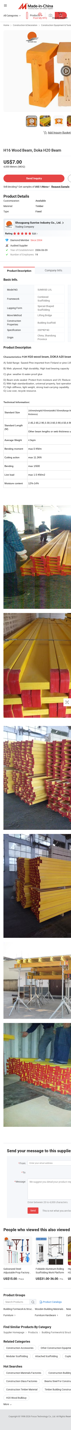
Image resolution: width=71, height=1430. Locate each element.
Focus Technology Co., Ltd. (43, 1416)
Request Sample (60, 186)
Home (6, 25)
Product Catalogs (52, 1301)
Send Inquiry (34, 178)
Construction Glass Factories (21, 1381)
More (6, 1404)
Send (33, 1210)
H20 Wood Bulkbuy (16, 1397)
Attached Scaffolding (46, 1356)
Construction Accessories (19, 1348)
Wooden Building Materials (49, 1309)
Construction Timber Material (21, 1389)
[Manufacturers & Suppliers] (35, 6)
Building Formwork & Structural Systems (25, 1309)
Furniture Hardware (45, 1315)
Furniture (8, 1315)
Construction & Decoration (25, 25)
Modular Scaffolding (17, 1356)
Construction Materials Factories (23, 1372)
